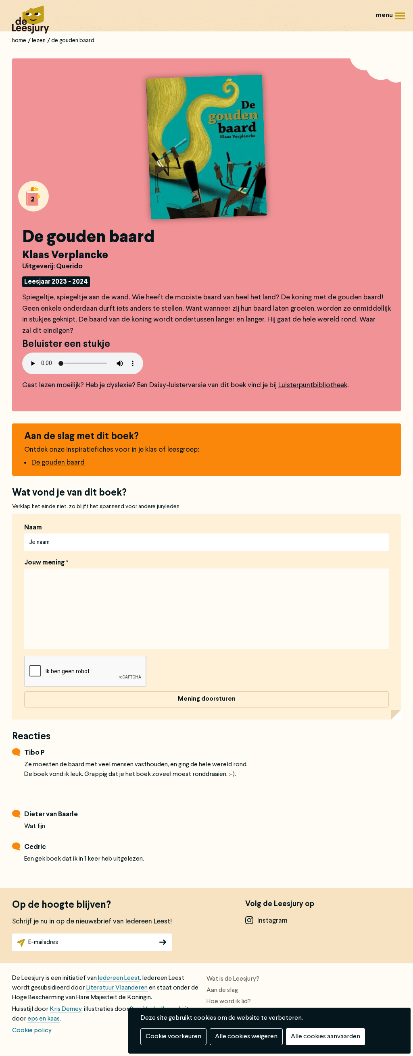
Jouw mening (44, 563)
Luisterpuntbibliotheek (312, 385)
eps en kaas (43, 1019)
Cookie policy (32, 1030)
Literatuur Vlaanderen (117, 988)
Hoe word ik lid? (228, 1001)
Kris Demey (65, 1009)
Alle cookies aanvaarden (325, 1036)
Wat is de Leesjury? (232, 979)
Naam (33, 528)
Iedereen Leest (119, 978)
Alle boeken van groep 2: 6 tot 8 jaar (33, 196)
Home (19, 41)
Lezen (39, 41)
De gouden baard (58, 462)
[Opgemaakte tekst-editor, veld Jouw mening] (206, 608)
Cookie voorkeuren (173, 1036)
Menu (389, 9)
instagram (272, 920)
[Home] (30, 20)
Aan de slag (222, 990)
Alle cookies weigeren (246, 1036)
